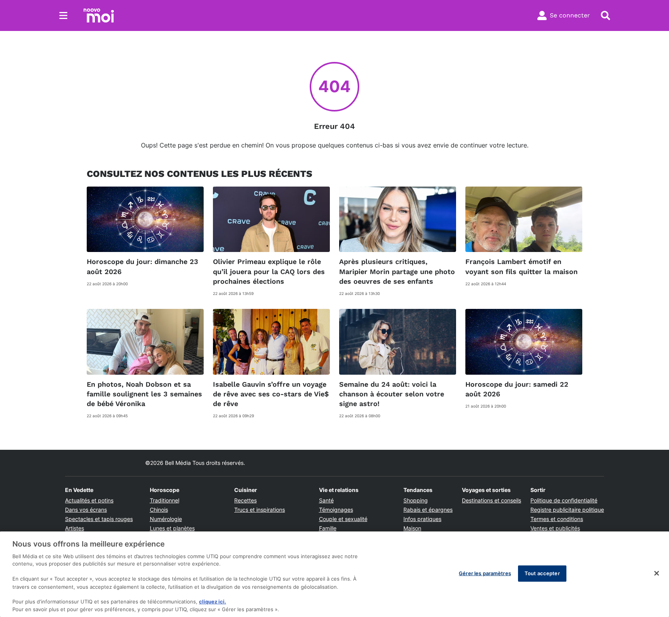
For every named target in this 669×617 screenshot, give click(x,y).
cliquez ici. (212, 601)
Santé (326, 500)
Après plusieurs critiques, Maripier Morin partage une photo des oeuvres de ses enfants (397, 271)
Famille (327, 528)
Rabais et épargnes (428, 509)
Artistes (74, 528)
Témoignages (336, 509)
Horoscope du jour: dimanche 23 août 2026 (142, 266)
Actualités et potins (89, 500)
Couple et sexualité (343, 519)
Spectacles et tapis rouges (99, 519)
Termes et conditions (556, 519)
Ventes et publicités (555, 528)
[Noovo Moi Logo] (99, 15)
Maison (412, 528)
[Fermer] (656, 573)
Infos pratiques (422, 519)
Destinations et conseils (491, 500)
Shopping (415, 500)
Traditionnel (164, 500)
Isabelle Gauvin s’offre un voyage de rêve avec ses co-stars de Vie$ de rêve (271, 394)
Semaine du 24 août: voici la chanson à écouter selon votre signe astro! (391, 394)
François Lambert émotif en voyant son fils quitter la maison (521, 266)
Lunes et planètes (172, 528)
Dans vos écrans (86, 509)
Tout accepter (542, 573)
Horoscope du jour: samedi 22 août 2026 (516, 389)
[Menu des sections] (63, 15)
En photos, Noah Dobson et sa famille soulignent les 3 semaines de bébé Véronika (144, 394)
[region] (334, 574)
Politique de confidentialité (563, 500)
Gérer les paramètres (485, 573)
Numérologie (166, 519)
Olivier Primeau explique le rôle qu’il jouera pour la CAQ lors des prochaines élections (269, 271)
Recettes (245, 500)
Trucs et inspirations (259, 509)
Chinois (159, 509)
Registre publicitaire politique (567, 509)
